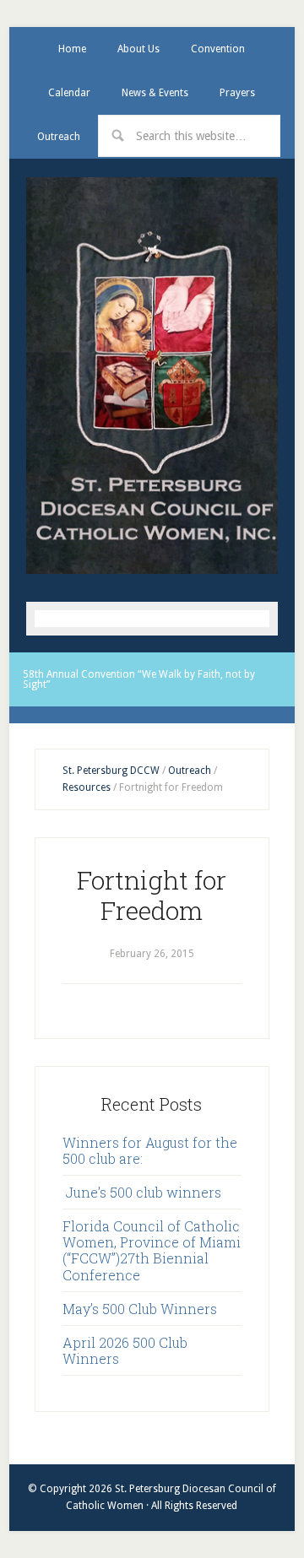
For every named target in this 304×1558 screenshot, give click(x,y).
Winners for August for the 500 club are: (149, 1150)
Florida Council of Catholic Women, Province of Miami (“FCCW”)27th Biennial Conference (151, 1250)
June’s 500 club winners (141, 1192)
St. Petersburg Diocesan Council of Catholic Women (152, 375)
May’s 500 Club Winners (139, 1308)
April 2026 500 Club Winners (124, 1350)
